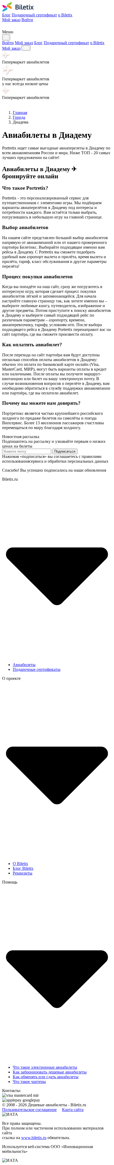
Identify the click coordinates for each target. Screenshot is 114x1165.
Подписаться (64, 451)
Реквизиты (22, 873)
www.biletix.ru (33, 1137)
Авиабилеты (24, 664)
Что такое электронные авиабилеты (45, 1067)
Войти (27, 19)
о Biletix (65, 15)
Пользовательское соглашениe (29, 1109)
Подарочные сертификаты (36, 669)
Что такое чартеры (29, 1081)
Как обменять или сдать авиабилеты (45, 1077)
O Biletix (20, 863)
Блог (6, 15)
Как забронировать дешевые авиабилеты (50, 1072)
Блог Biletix (23, 868)
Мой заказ (11, 19)
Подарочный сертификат (34, 15)
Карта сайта (73, 1109)
